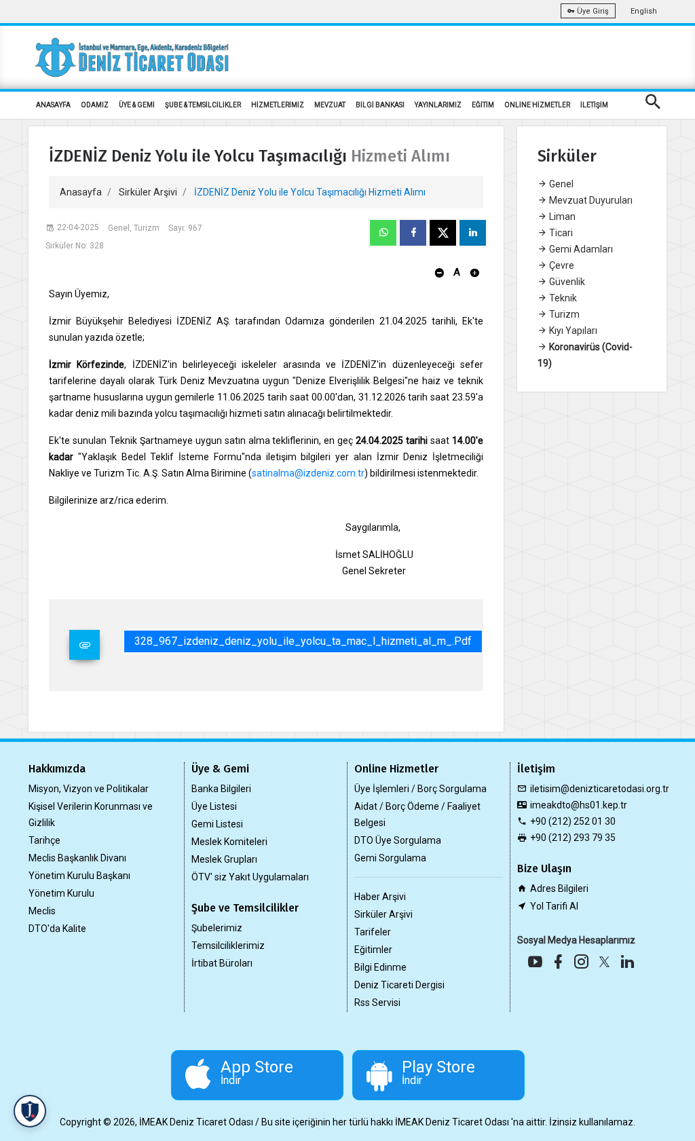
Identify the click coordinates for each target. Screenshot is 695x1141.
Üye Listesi (214, 806)
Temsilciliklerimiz (228, 945)
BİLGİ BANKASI (380, 105)
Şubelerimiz (216, 927)
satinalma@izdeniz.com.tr (308, 473)
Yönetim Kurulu (61, 893)
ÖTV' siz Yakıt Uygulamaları (250, 877)
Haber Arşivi (380, 896)
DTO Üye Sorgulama (397, 840)
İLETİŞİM (594, 105)
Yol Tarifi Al (554, 906)
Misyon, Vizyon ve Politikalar (89, 788)
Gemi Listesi (217, 824)
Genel (560, 184)
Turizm (563, 314)
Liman (561, 216)
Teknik (562, 298)
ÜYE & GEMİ (137, 105)
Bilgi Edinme (380, 967)
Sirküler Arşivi (148, 192)
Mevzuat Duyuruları (590, 200)
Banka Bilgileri (221, 788)
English (644, 11)
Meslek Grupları (224, 859)
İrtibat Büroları (221, 963)
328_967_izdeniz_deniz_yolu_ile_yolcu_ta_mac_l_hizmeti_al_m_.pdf (303, 641)
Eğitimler (373, 949)
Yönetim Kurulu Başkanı (79, 875)
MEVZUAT (329, 105)
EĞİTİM (483, 105)
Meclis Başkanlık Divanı (77, 858)
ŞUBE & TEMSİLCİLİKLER (203, 105)
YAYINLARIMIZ (438, 105)
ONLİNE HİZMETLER (537, 105)
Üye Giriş (592, 11)
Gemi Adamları (580, 249)
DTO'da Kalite (57, 928)
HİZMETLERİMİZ (277, 105)
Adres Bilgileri (559, 888)
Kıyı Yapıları (572, 330)
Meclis (42, 910)
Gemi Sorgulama (390, 858)
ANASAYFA (53, 105)
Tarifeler (372, 932)
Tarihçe (44, 840)
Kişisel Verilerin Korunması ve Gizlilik (91, 814)
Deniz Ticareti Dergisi (399, 984)
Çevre (560, 265)
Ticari (560, 232)
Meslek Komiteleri (229, 841)
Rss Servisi (377, 1002)
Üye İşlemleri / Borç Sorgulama (420, 788)
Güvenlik (566, 281)
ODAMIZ (95, 105)
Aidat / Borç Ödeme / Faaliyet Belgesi (417, 814)
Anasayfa (81, 192)
